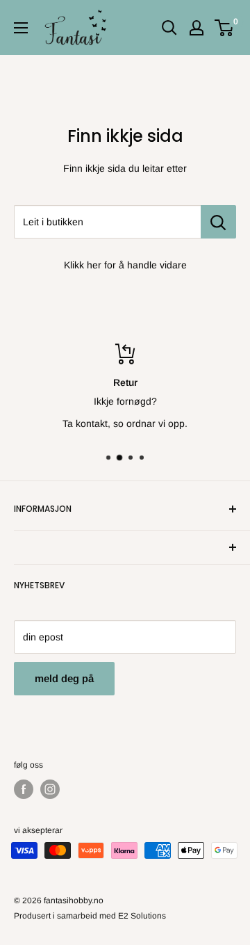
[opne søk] (169, 27)
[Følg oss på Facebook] (23, 789)
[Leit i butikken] (218, 222)
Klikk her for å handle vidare (125, 264)
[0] (224, 27)
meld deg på (64, 678)
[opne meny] (21, 27)
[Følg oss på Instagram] (50, 789)
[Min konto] (196, 27)
